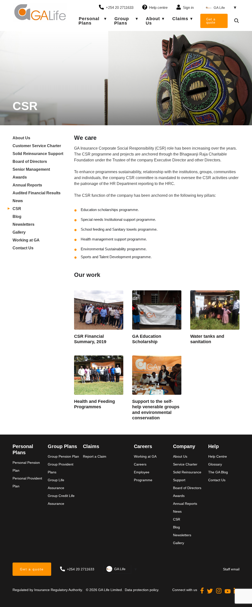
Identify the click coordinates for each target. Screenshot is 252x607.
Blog (17, 216)
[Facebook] (202, 592)
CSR (17, 209)
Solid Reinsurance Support (38, 154)
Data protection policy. (141, 590)
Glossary (215, 464)
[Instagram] (219, 592)
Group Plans (121, 21)
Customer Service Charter (37, 146)
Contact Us (23, 248)
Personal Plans (89, 21)
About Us (153, 21)
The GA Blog (218, 472)
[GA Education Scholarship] (156, 310)
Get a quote (210, 20)
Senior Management (31, 169)
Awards (20, 177)
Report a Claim (94, 456)
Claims (180, 18)
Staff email (231, 569)
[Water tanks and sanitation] (214, 310)
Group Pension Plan (63, 456)
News (18, 201)
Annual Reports (27, 185)
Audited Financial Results (37, 193)
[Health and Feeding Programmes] (98, 375)
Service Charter (185, 464)
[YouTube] (228, 592)
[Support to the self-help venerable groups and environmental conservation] (156, 375)
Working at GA (26, 240)
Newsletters (23, 224)
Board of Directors (30, 161)
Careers (140, 464)
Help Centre (217, 456)
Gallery (19, 232)
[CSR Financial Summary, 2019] (98, 310)
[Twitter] (210, 592)
